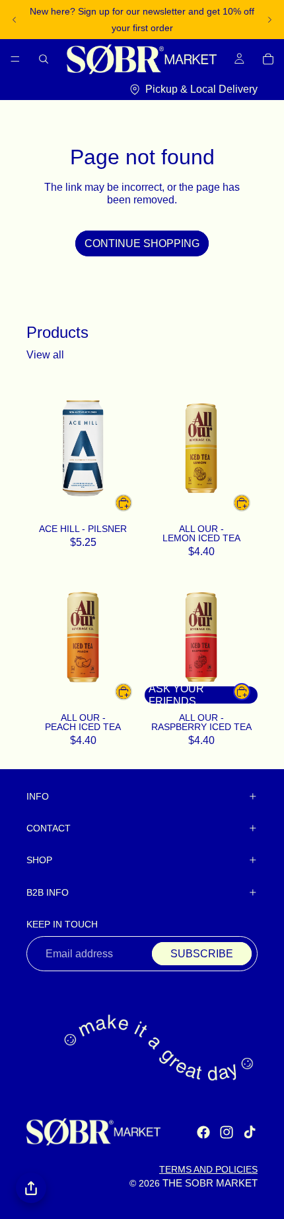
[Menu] (15, 59)
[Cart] (268, 59)
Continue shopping (142, 243)
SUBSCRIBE (201, 953)
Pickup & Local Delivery (201, 89)
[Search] (43, 59)
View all (45, 354)
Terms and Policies (208, 1169)
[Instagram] (226, 1132)
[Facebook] (203, 1132)
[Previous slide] (14, 19)
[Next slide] (269, 19)
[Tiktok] (250, 1132)
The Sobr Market (210, 1183)
